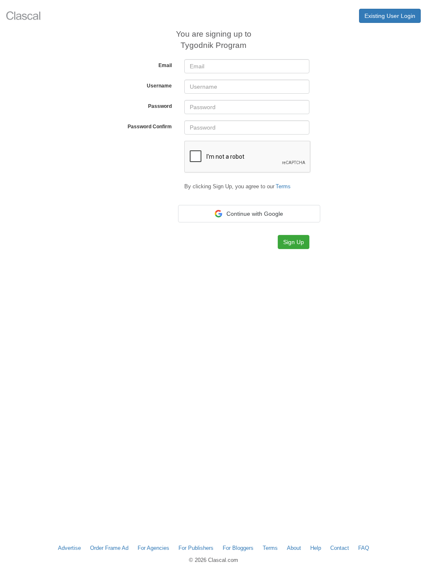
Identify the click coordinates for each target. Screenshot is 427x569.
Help (315, 548)
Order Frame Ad (109, 548)
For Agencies (153, 548)
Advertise (69, 548)
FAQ (363, 548)
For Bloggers (238, 548)
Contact (339, 548)
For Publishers (196, 548)
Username (159, 86)
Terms (270, 548)
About (294, 548)
